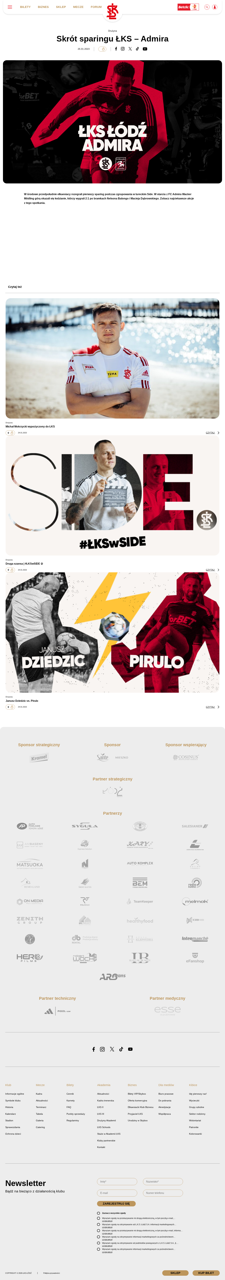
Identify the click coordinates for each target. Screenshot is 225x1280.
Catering (40, 1127)
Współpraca (164, 1114)
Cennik (70, 1093)
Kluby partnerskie (106, 1140)
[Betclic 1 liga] (188, 6)
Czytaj (210, 432)
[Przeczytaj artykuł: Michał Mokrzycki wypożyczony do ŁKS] (112, 358)
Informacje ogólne (14, 1093)
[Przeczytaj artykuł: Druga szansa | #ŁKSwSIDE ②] (112, 495)
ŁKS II (100, 1107)
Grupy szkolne (196, 1107)
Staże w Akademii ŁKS (108, 1133)
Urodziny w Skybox (138, 1120)
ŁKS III (100, 1114)
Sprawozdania (12, 1127)
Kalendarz (10, 1114)
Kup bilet (206, 1273)
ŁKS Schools (103, 1127)
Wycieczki (194, 1100)
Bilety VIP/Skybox (137, 1093)
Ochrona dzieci (13, 1133)
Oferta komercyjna (137, 1100)
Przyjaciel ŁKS (135, 1114)
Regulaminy (73, 1120)
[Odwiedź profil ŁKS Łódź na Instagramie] (102, 1049)
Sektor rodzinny (197, 1114)
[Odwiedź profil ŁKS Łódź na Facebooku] (93, 1049)
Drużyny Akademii (106, 1120)
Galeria (39, 1120)
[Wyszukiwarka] (207, 6)
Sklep (61, 7)
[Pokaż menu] (10, 7)
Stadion (9, 1120)
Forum (96, 7)
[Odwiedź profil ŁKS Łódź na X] (112, 1049)
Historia (9, 1107)
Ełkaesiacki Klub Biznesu (141, 1107)
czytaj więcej (107, 1221)
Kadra (39, 1093)
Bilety (25, 7)
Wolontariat (195, 1120)
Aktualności (42, 1100)
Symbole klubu (13, 1100)
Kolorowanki (195, 1133)
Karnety (71, 1100)
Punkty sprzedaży (76, 1114)
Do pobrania (164, 1100)
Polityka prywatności (51, 1273)
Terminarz (41, 1107)
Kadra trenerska (105, 1100)
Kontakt (101, 1147)
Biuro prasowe (165, 1093)
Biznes (43, 7)
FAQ (69, 1107)
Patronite (193, 1127)
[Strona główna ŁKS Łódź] (112, 11)
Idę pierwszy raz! (198, 1093)
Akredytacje (164, 1107)
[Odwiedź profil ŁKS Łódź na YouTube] (130, 1049)
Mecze (78, 7)
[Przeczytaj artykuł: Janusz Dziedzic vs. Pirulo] (112, 632)
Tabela (39, 1114)
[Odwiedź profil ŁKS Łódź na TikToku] (121, 1049)
